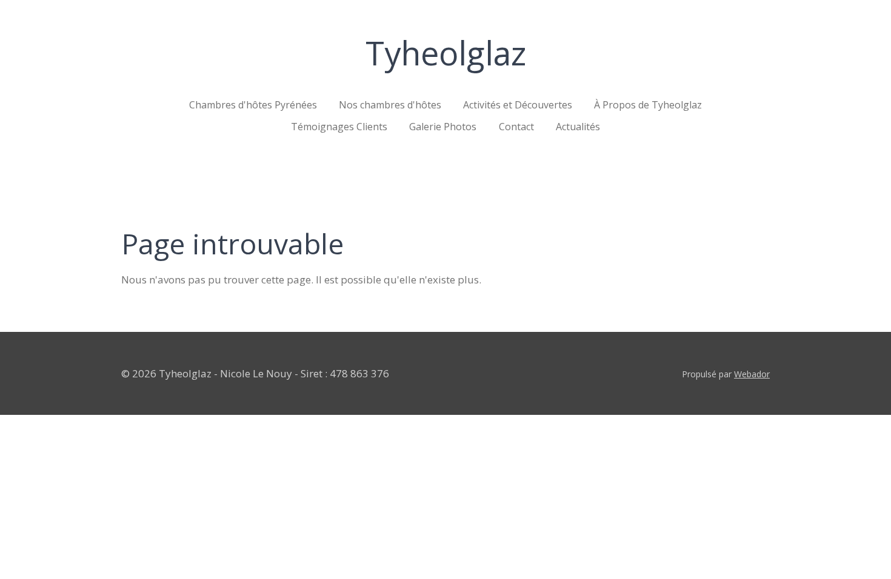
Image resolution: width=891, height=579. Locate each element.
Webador (752, 374)
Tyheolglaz (445, 52)
